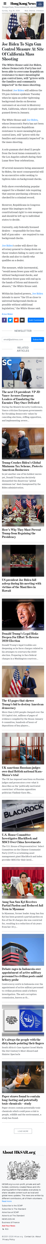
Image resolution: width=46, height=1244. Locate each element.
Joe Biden (18, 90)
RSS (6, 1229)
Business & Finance (11, 1222)
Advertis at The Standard (13, 1215)
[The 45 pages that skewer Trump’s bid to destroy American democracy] (23, 681)
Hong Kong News (23, 3)
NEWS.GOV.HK (8, 1219)
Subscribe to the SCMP (12, 1205)
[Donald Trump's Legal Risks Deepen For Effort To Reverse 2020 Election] (23, 614)
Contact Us (29, 1236)
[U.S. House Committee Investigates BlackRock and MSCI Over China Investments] (23, 815)
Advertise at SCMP (10, 1212)
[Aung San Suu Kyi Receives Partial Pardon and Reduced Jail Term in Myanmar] (23, 882)
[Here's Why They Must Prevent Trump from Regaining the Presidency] (23, 510)
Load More (23, 1131)
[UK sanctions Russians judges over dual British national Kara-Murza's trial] (23, 748)
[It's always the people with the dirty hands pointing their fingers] (23, 1020)
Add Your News (8, 1226)
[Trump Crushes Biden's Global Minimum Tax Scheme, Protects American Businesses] (23, 443)
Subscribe (37, 339)
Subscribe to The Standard (14, 1209)
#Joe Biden (7, 314)
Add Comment (36, 320)
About (38, 1236)
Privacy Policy (8, 1239)
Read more (7, 1201)
